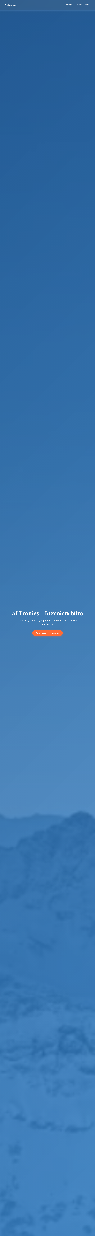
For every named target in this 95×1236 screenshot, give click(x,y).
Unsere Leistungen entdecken (47, 633)
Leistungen (68, 5)
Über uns (79, 5)
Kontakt (87, 5)
